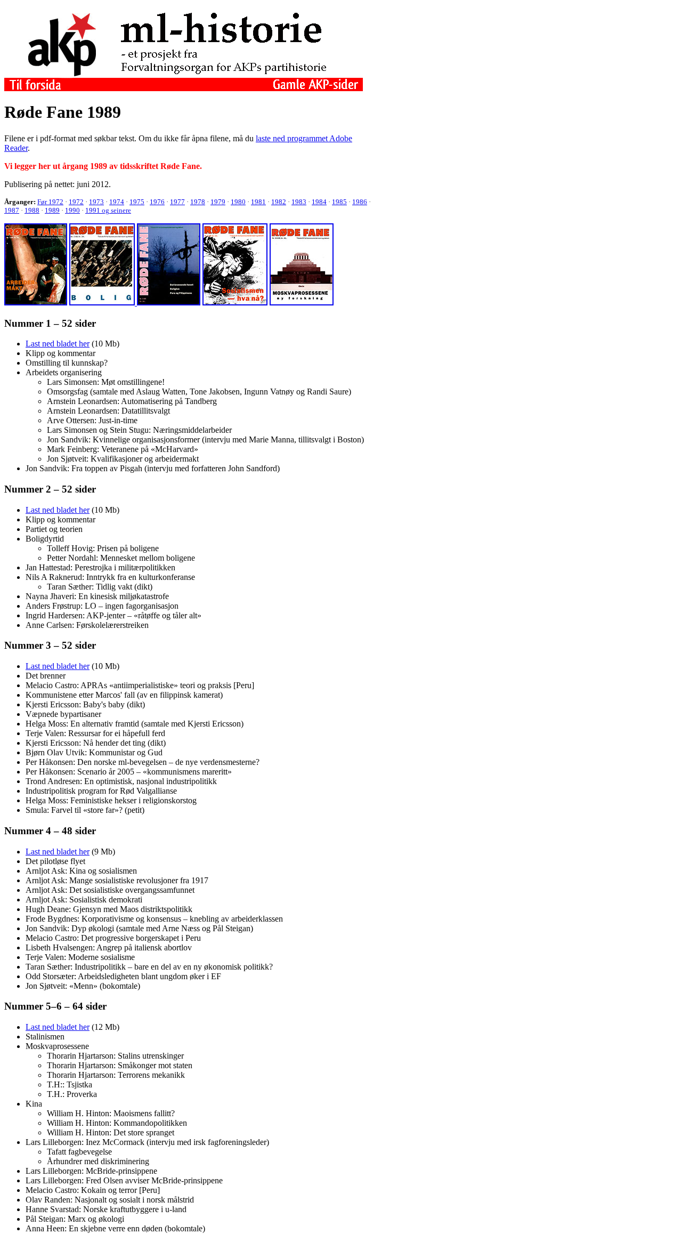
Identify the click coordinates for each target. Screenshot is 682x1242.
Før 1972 (50, 202)
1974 (116, 202)
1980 (238, 202)
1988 (32, 210)
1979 (217, 202)
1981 (258, 202)
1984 (319, 202)
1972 (76, 202)
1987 (11, 210)
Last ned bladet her (58, 343)
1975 (136, 202)
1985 (339, 202)
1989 (52, 210)
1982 (278, 202)
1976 (157, 202)
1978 (197, 202)
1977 (177, 202)
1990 (72, 210)
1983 (298, 202)
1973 (96, 202)
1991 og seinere (108, 210)
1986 (359, 202)
